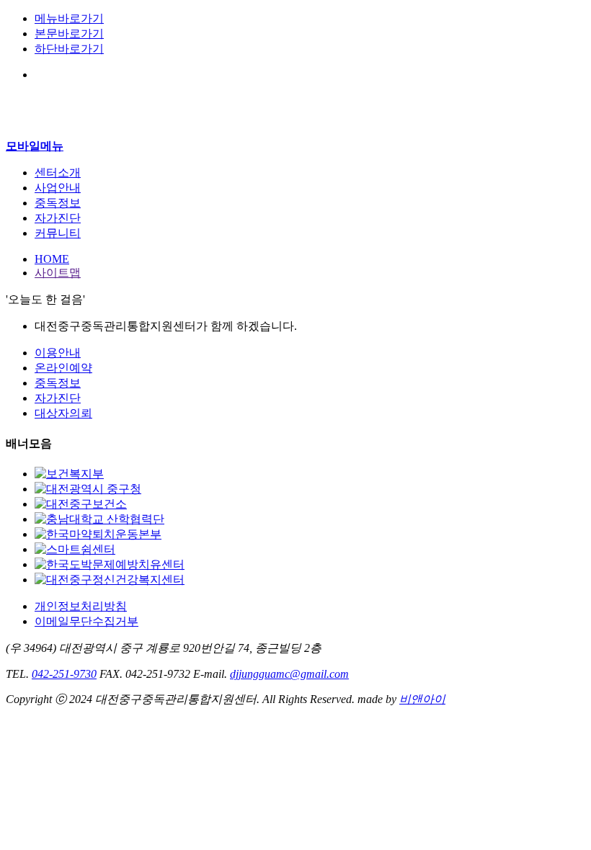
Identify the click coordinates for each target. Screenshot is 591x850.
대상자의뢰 (63, 413)
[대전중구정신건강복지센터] (110, 579)
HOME (52, 259)
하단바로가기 (69, 48)
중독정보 (58, 383)
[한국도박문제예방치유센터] (110, 564)
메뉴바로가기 (69, 18)
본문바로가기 (69, 33)
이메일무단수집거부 (86, 621)
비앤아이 (422, 699)
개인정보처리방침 (81, 606)
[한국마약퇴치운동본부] (98, 534)
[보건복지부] (69, 474)
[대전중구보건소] (81, 504)
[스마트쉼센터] (75, 549)
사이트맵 (58, 273)
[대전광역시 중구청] (88, 489)
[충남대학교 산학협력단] (99, 519)
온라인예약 (63, 368)
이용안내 (58, 352)
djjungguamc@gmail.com (289, 674)
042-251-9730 (64, 674)
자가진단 (58, 398)
